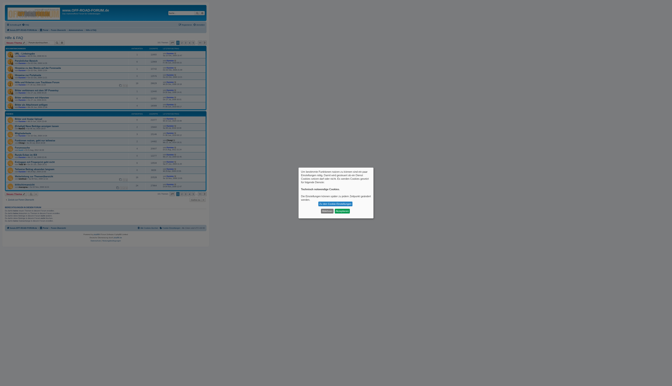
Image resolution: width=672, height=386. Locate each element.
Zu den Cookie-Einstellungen (335, 203)
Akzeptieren (342, 211)
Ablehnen (327, 211)
